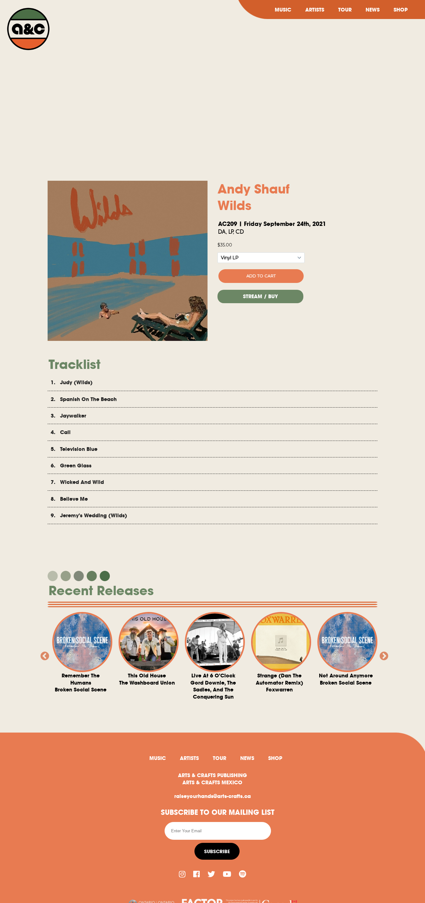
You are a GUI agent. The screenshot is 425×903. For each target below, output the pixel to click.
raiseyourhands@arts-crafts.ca (212, 796)
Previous (43, 654)
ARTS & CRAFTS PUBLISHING (212, 775)
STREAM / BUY (260, 296)
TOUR (345, 9)
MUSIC (283, 9)
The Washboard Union (147, 679)
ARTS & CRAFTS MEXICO (212, 782)
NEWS (373, 9)
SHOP (401, 9)
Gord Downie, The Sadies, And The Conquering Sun (213, 686)
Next (382, 654)
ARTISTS (314, 9)
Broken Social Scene (80, 682)
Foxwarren (279, 682)
